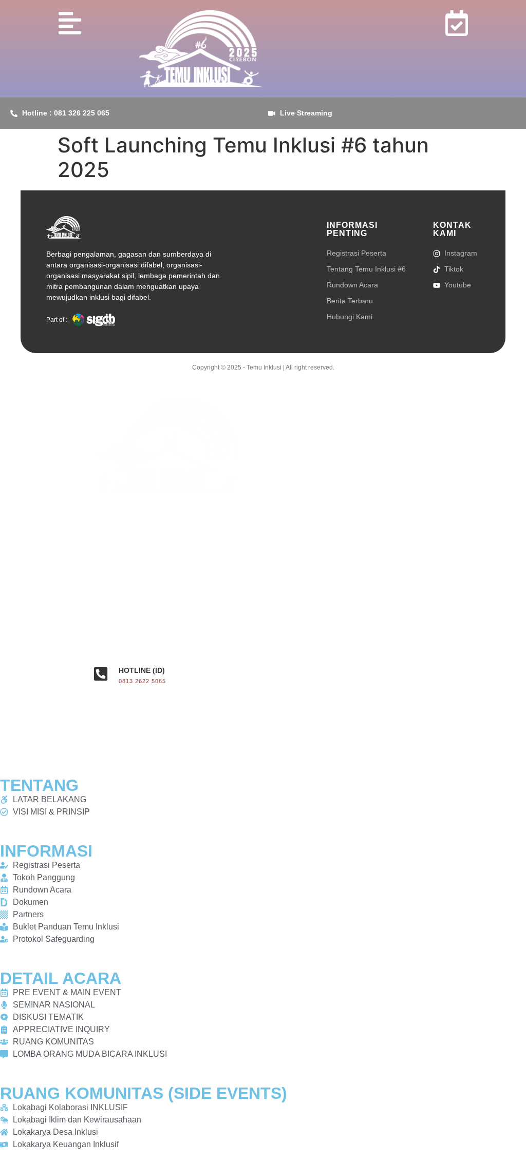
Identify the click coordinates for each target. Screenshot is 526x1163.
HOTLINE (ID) (142, 670)
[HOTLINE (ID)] (100, 674)
